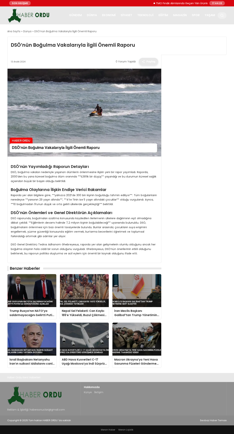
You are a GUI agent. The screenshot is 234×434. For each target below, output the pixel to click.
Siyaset (126, 15)
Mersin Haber (108, 429)
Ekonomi (109, 15)
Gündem (75, 15)
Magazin (180, 15)
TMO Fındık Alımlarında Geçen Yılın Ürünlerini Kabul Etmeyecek (185, 3)
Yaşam (210, 15)
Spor (196, 15)
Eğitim (163, 15)
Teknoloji (145, 15)
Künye (88, 392)
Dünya (92, 15)
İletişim (98, 392)
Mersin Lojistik (125, 429)
